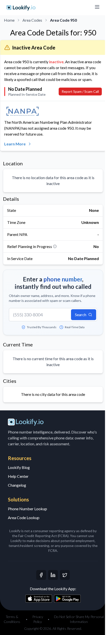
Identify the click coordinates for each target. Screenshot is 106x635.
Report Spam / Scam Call (80, 91)
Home (9, 20)
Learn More (15, 143)
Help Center (18, 476)
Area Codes (32, 20)
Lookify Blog (19, 467)
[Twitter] (64, 575)
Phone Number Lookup (27, 508)
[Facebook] (41, 575)
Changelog (17, 485)
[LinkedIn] (53, 575)
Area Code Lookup (23, 517)
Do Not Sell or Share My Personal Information (79, 619)
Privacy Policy (37, 619)
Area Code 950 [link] (63, 20)
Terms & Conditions (12, 619)
